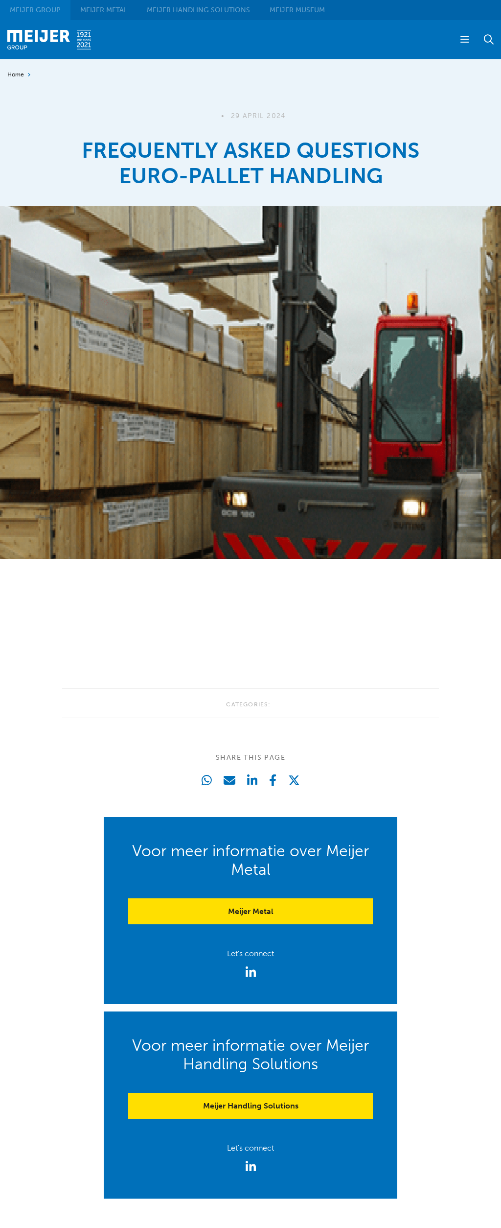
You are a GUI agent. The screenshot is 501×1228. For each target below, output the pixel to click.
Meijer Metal (250, 911)
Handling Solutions (198, 10)
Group (35, 10)
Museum (297, 10)
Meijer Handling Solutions (250, 1105)
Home (15, 74)
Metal (103, 10)
